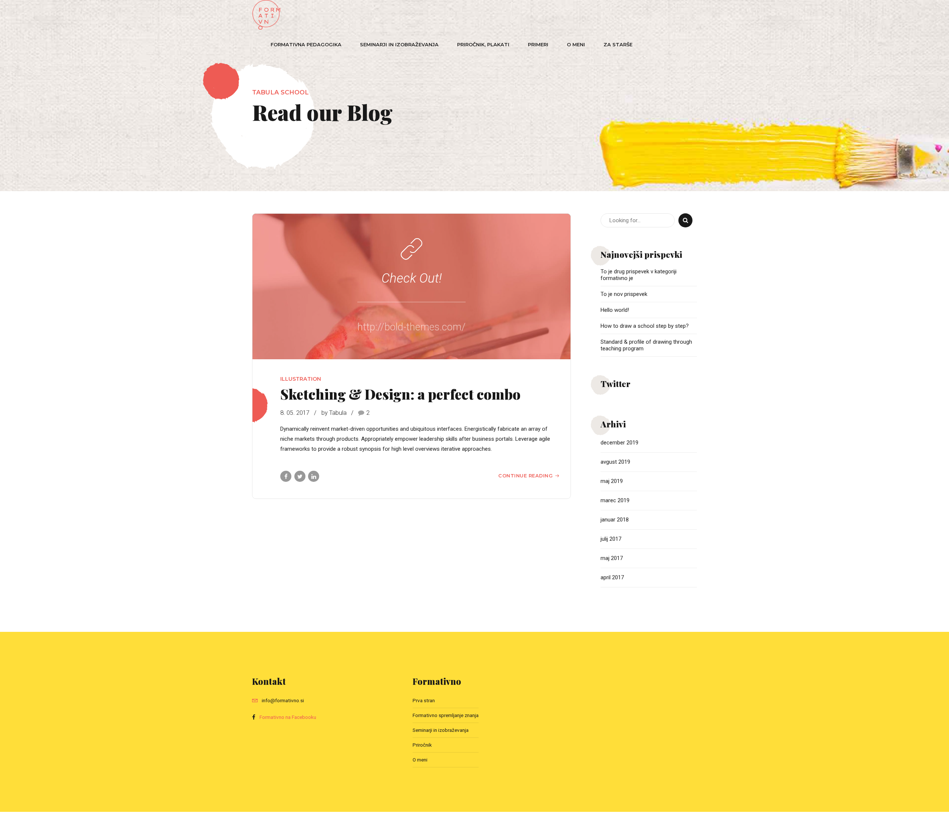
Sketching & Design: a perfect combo (400, 393)
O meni (576, 44)
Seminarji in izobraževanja (399, 44)
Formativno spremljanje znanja (446, 715)
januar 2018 (615, 519)
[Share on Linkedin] (313, 476)
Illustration (300, 379)
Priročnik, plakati (483, 44)
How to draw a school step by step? (645, 326)
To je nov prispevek (624, 294)
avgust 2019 (615, 462)
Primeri (538, 44)
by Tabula (334, 412)
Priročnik (422, 745)
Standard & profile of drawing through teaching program (646, 345)
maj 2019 (612, 481)
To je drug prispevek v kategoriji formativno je (639, 274)
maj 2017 (612, 558)
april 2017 (612, 577)
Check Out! (411, 278)
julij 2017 (611, 539)
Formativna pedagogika (306, 44)
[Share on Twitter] (299, 476)
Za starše (618, 44)
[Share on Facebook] (285, 476)
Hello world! (615, 310)
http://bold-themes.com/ (411, 327)
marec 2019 (615, 500)
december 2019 (619, 442)
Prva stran (424, 700)
